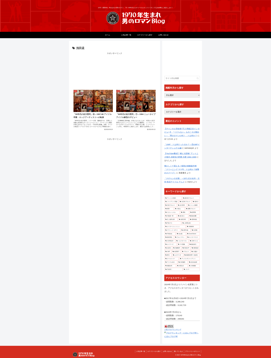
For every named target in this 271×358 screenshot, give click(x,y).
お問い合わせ (167, 351)
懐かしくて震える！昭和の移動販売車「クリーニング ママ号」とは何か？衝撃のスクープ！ (181, 169)
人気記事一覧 (140, 351)
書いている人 (178, 351)
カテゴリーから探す (154, 351)
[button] (198, 78)
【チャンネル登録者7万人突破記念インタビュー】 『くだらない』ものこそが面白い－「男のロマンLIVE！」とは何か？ (182, 132)
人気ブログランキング (172, 329)
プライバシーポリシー (192, 351)
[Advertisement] (114, 70)
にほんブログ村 (171, 336)
